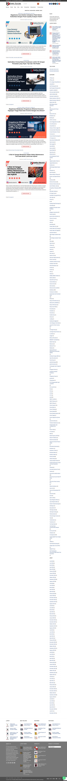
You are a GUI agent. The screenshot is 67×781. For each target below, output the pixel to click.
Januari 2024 (52, 617)
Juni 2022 (51, 654)
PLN (50, 389)
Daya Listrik (52, 148)
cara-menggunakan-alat (54, 121)
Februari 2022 (52, 662)
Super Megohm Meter (54, 501)
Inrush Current (52, 259)
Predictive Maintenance (54, 422)
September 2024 (53, 601)
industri (51, 251)
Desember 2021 (53, 666)
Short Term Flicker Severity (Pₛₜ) (55, 482)
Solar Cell (51, 488)
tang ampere (52, 507)
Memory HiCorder (53, 337)
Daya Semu (52, 152)
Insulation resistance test (54, 261)
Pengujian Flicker (53, 369)
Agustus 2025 (52, 581)
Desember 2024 (53, 597)
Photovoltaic (52, 380)
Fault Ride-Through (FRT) (54, 195)
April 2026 (51, 567)
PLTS (51, 395)
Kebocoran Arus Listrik (54, 287)
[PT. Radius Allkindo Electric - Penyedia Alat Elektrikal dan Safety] (13, 4)
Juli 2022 (51, 652)
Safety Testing (52, 458)
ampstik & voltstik (53, 90)
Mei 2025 (51, 587)
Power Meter (52, 407)
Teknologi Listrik (53, 509)
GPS (50, 222)
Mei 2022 (51, 656)
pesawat (51, 378)
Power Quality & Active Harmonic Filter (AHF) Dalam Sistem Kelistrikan (56, 28)
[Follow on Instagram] (52, 4)
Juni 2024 (51, 607)
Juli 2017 (51, 711)
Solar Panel (52, 493)
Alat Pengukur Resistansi (54, 88)
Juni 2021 (51, 678)
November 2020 (53, 690)
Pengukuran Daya (53, 376)
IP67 (50, 271)
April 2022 (51, 658)
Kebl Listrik (52, 285)
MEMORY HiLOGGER (54, 339)
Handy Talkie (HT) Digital (54, 230)
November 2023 (53, 621)
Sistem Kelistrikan (53, 486)
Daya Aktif (51, 146)
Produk (11, 7)
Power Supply (52, 415)
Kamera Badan (52, 281)
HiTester (51, 245)
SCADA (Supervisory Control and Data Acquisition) (55, 463)
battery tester (52, 102)
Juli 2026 (51, 561)
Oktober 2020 (52, 692)
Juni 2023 (51, 632)
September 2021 (53, 672)
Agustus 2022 (52, 650)
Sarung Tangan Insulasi (54, 460)
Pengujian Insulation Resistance (53, 372)
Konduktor (51, 310)
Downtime (51, 170)
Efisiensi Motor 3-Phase (54, 174)
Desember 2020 (53, 688)
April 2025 (51, 589)
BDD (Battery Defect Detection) (53, 105)
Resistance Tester (53, 450)
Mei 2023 (51, 634)
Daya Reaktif (52, 150)
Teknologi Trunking (53, 511)
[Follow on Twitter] (11, 763)
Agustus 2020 (52, 696)
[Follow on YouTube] (59, 4)
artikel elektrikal (52, 94)
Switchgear (52, 505)
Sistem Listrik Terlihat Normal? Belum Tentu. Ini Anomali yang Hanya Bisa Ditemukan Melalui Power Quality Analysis (56, 60)
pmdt (51, 397)
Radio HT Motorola (53, 437)
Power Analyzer (53, 405)
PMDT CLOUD (52, 399)
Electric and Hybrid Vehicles (55, 176)
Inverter (51, 267)
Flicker (51, 199)
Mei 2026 (51, 565)
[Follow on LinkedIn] (57, 4)
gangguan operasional (54, 212)
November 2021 (53, 668)
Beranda (7, 7)
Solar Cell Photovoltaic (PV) (55, 490)
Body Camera (52, 113)
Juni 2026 (51, 563)
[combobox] (54, 747)
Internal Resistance (53, 265)
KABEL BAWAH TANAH (54, 275)
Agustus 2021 (52, 674)
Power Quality (20, 13)
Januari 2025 (52, 595)
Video (18, 7)
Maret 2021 (52, 682)
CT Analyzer (52, 138)
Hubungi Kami (33, 7)
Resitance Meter (53, 454)
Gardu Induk (52, 214)
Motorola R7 (52, 345)
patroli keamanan (53, 364)
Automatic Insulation (53, 96)
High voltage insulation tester (55, 234)
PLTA (51, 391)
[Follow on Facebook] (50, 4)
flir (50, 201)
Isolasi (51, 273)
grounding (51, 224)
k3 (57, 69)
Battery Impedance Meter (54, 98)
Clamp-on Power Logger (54, 127)
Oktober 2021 (52, 670)
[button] (59, 1)
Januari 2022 (52, 664)
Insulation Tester (53, 263)
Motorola (51, 343)
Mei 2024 (51, 609)
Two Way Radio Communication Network (54, 527)
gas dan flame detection (54, 216)
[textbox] (54, 747)
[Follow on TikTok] (53, 4)
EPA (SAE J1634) (53, 191)
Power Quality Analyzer (54, 413)
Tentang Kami (26, 7)
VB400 (51, 541)
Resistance (52, 448)
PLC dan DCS (52, 387)
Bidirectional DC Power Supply (54, 110)
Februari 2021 (52, 684)
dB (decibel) (52, 154)
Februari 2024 (52, 615)
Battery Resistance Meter (54, 100)
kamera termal (52, 283)
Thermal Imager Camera (54, 515)
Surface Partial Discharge (54, 503)
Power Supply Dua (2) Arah (55, 417)
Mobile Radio (52, 341)
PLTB (51, 393)
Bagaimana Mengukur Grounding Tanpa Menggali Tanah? (56, 46)
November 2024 (53, 599)
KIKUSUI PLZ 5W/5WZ (54, 302)
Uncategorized (26, 60)
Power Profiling (52, 409)
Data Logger (52, 144)
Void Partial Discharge (54, 543)
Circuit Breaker (52, 123)
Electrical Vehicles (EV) (54, 183)
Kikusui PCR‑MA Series (54, 300)
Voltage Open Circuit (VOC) (55, 545)
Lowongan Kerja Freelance (55, 331)
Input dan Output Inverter (54, 257)
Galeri (22, 7)
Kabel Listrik (52, 277)
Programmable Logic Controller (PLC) (53, 425)
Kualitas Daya (52, 314)
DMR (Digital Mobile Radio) (55, 167)
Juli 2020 (51, 698)
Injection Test (52, 255)
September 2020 (53, 694)
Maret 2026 (52, 569)
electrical (51, 179)
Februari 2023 (52, 640)
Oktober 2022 (52, 646)
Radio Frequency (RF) (54, 435)
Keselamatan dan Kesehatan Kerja (55, 295)
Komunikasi (52, 308)
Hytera (51, 249)
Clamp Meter (52, 125)
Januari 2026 (52, 573)
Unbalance (52, 532)
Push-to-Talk (52, 429)
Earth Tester (52, 172)
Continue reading (26, 146)
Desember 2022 (53, 642)
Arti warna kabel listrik (54, 92)
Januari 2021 (52, 686)
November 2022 (53, 644)
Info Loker (51, 253)
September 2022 (53, 648)
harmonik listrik (52, 232)
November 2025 (53, 575)
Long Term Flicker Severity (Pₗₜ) (55, 326)
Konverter (51, 312)
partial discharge (53, 362)
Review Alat (33, 107)
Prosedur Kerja (40, 7)
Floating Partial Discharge (54, 203)
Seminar (51, 471)
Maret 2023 (52, 638)
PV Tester (51, 431)
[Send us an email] (55, 4)
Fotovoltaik (52, 205)
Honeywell (52, 247)
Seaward (51, 467)
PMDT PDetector (53, 401)
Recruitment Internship (54, 446)
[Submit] (38, 4)
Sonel (51, 495)
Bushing (51, 117)
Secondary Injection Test (54, 469)
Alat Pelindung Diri (53, 86)
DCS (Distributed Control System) (54, 157)
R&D (51, 433)
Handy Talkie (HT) (53, 226)
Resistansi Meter (53, 452)
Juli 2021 (51, 676)
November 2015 (53, 713)
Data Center (52, 142)
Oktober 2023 (52, 623)
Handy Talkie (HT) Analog (54, 228)
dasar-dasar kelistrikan (54, 140)
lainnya (51, 316)
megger (51, 335)
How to (55, 69)
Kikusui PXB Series (53, 304)
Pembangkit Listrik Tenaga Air (55, 366)
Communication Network (54, 129)
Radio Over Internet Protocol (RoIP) (55, 442)
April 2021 (51, 680)
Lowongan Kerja (53, 329)
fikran (31, 19)
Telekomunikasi (52, 513)
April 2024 (51, 611)
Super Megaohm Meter (54, 499)
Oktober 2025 (52, 577)
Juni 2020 (51, 700)
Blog (15, 7)
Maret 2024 (52, 613)
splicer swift (52, 497)
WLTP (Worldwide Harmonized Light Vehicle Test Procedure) (55, 552)
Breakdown (52, 115)
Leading (51, 318)
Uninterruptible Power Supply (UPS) (55, 537)
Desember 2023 (53, 619)
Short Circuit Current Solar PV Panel (55, 477)
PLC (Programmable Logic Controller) (55, 383)
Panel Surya (52, 360)
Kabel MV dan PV (53, 279)
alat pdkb (51, 84)
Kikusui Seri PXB (53, 306)
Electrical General (21, 107)
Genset (51, 220)
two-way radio (52, 530)
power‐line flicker (53, 420)
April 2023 (51, 636)
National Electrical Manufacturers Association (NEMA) (54, 351)
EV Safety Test (52, 193)
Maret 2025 (52, 591)
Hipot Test (51, 243)
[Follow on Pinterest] (14, 763)
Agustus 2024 (52, 603)
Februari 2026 (52, 571)
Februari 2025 (52, 593)
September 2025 (53, 579)
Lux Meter (51, 333)
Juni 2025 (51, 585)
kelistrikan (51, 289)
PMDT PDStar (52, 403)
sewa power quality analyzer (29, 13)
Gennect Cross (52, 218)
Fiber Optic (52, 197)
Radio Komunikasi (53, 439)
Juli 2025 (51, 583)
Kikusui (51, 298)
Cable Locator (52, 119)
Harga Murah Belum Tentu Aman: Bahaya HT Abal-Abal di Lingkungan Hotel (56, 52)
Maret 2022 (52, 660)
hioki (50, 241)
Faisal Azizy (31, 159)
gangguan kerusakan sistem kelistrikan (55, 208)
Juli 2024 (51, 605)
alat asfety (51, 69)
